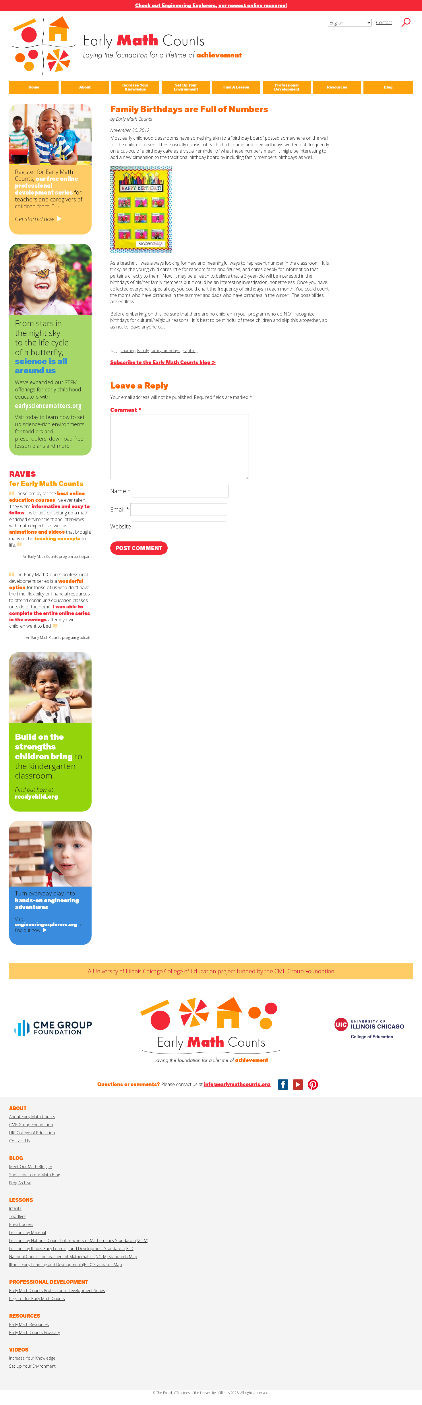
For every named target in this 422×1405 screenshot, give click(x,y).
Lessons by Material (27, 1232)
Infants (15, 1208)
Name (120, 491)
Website (120, 526)
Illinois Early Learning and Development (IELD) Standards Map (65, 1264)
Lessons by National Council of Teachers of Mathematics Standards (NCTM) (78, 1240)
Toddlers (17, 1216)
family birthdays (165, 350)
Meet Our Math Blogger (30, 1166)
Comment (125, 410)
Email (119, 509)
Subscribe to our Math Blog (34, 1174)
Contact (384, 22)
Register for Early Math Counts (37, 1298)
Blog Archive (20, 1182)
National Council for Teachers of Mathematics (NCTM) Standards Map (73, 1256)
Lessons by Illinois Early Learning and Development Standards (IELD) (71, 1248)
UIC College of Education (32, 1132)
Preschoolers (21, 1224)
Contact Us (19, 1140)
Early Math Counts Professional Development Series (57, 1290)
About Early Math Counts (32, 1116)
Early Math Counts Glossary (34, 1332)
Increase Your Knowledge (32, 1358)
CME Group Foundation (31, 1124)
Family (143, 350)
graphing (190, 350)
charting (128, 350)
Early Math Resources (29, 1324)
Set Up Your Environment (32, 1366)
